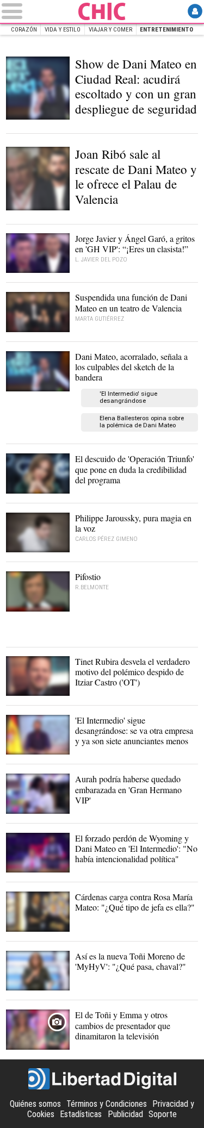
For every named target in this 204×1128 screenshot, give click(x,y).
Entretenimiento (166, 29)
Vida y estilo (63, 29)
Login (195, 11)
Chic (102, 11)
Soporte (163, 1114)
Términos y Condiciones (106, 1104)
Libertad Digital (102, 1079)
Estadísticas (81, 1114)
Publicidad (125, 1114)
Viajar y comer (110, 29)
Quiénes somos (35, 1104)
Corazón (24, 29)
